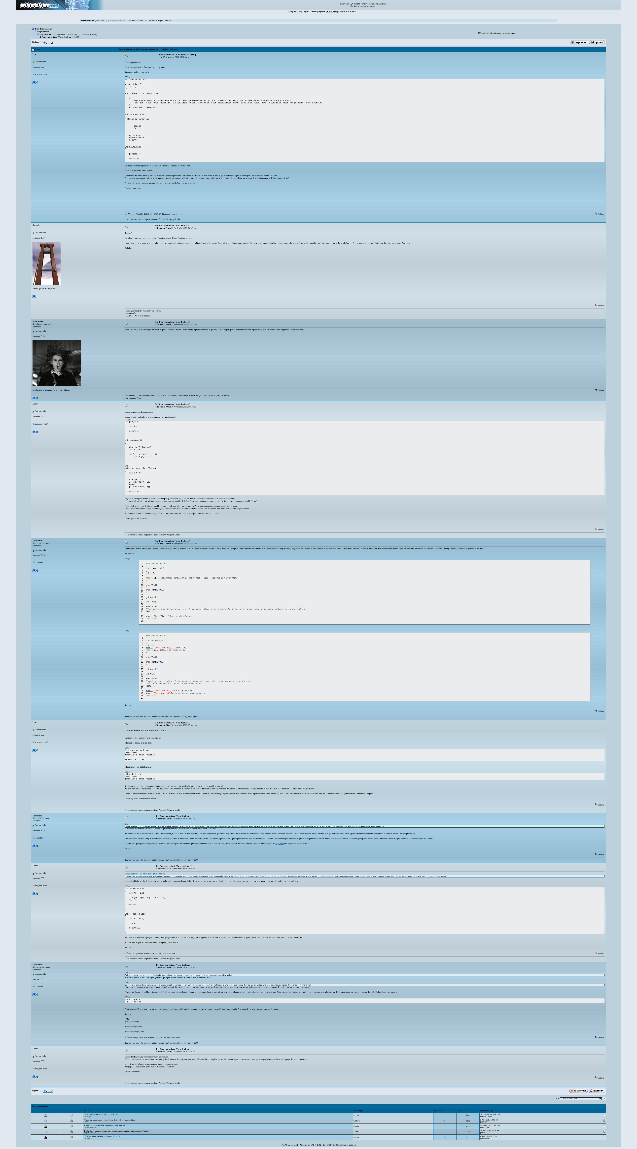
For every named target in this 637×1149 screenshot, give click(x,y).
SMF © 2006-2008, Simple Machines (339, 1145)
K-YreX (93, 34)
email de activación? (367, 6)
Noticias (86, 1122)
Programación (43, 32)
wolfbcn (357, 1121)
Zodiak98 (357, 1132)
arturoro (357, 1126)
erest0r (356, 1137)
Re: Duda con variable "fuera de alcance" (172, 225)
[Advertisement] (185, 201)
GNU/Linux (87, 1116)
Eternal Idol (74, 34)
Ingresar (372, 4)
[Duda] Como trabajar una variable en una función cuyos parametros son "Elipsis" (116, 1131)
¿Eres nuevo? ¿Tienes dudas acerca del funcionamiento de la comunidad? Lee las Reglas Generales (133, 20)
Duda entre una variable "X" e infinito (98, 1136)
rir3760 (486, 1133)
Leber (35, 54)
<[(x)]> (356, 1115)
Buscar (314, 11)
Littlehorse (84, 34)
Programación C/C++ (48, 34)
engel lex (487, 1138)
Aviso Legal (293, 1145)
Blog (300, 11)
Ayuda (306, 11)
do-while (36, 225)
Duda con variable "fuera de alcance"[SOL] (60, 37)
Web (295, 11)
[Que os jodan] (37, 83)
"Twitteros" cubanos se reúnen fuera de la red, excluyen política (109, 1120)
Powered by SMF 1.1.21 (310, 1145)
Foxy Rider (487, 1116)
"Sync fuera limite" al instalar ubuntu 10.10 (100, 1115)
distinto (281, 843)
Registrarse (332, 11)
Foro (290, 11)
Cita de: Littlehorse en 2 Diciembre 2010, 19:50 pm (145, 874)
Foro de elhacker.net (43, 29)
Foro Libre (87, 1138)
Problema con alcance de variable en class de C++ (104, 1125)
